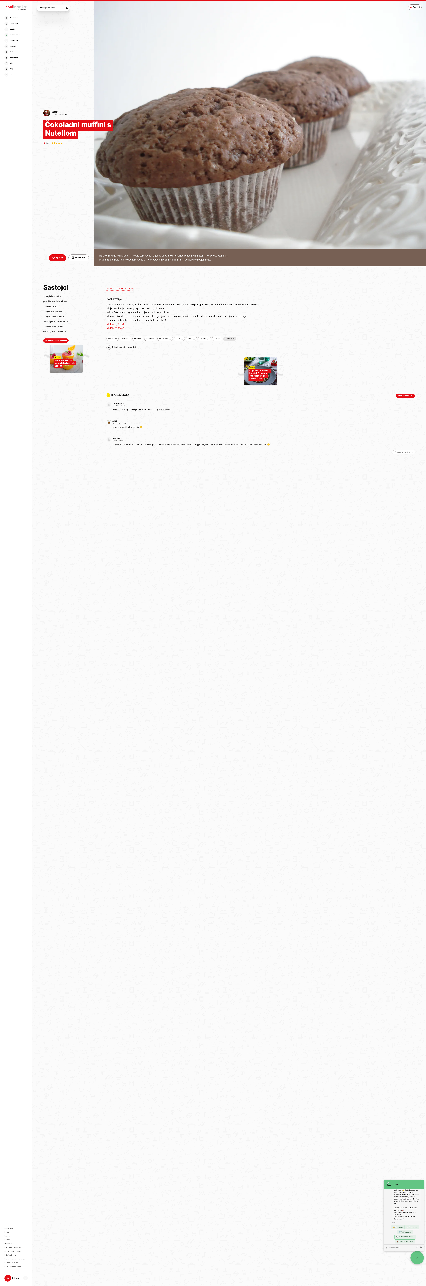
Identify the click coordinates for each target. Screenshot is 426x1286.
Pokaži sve (229, 338)
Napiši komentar (404, 396)
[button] (15, 46)
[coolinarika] (16, 7)
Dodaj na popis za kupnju (57, 340)
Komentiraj (78, 257)
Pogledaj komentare (402, 452)
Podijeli (416, 7)
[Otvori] (25, 1278)
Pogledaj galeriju (118, 288)
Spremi (59, 257)
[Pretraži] (67, 8)
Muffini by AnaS (115, 324)
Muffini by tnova (115, 328)
